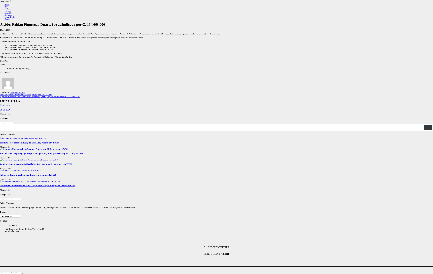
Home (7, 5)
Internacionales (10, 17)
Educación (8, 15)
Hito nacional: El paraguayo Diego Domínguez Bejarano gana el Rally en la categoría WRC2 (43, 153)
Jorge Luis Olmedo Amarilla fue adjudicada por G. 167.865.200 (26, 95)
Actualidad (8, 13)
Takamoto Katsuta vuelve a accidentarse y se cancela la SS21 (28, 175)
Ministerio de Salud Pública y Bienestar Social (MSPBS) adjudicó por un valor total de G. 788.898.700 (40, 97)
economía (8, 11)
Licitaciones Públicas (17, 93)
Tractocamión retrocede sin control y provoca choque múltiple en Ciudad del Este (37, 185)
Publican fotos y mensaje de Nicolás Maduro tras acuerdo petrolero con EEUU (36, 164)
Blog (6, 7)
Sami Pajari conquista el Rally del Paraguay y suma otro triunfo (30, 143)
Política (7, 9)
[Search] (428, 127)
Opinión (7, 19)
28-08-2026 (5, 110)
